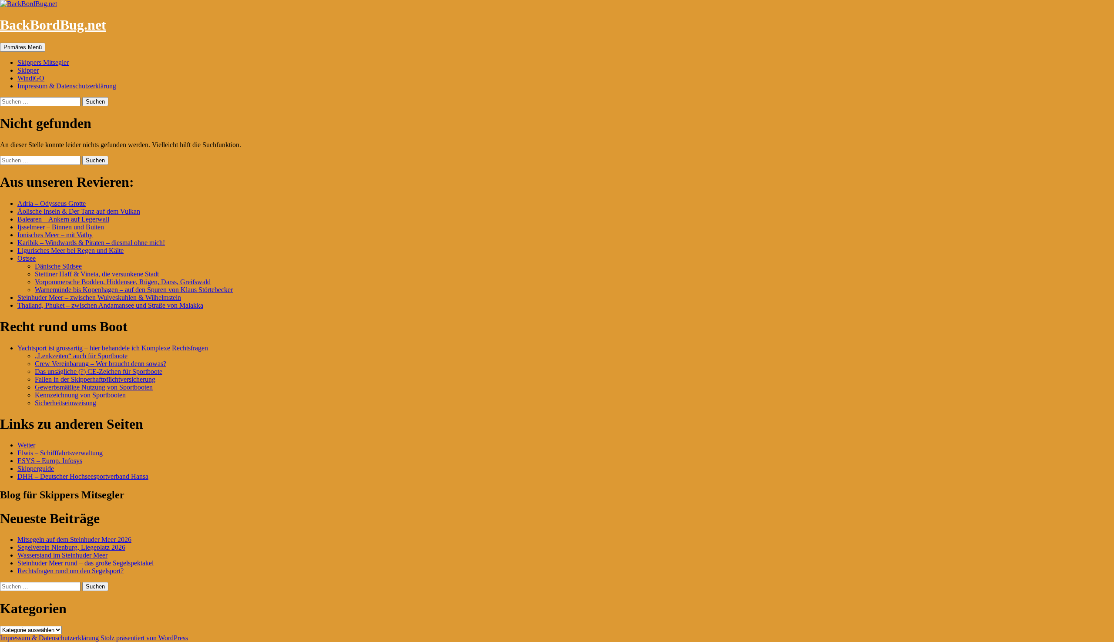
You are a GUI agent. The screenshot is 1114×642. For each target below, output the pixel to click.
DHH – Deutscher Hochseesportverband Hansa (82, 476)
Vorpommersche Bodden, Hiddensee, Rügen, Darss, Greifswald (123, 282)
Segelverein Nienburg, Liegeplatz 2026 (71, 547)
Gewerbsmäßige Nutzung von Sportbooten (94, 387)
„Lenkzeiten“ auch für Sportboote (81, 356)
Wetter (26, 445)
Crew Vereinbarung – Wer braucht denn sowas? (100, 363)
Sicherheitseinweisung (65, 403)
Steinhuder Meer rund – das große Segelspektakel (85, 563)
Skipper (28, 70)
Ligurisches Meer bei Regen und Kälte (70, 250)
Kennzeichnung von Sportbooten (80, 395)
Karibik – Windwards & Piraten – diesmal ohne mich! (91, 242)
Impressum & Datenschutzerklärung (66, 86)
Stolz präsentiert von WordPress (144, 638)
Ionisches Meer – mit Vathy (55, 235)
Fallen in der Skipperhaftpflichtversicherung (95, 379)
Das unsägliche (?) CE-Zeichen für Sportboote (98, 371)
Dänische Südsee (58, 266)
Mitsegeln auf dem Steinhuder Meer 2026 (74, 539)
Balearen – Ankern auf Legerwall (63, 219)
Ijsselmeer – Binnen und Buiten (60, 227)
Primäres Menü (22, 47)
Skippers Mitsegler (43, 62)
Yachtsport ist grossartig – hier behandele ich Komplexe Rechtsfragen (112, 348)
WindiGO (30, 78)
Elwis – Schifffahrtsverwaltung (60, 453)
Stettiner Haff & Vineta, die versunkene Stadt (97, 274)
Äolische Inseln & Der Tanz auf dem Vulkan (78, 211)
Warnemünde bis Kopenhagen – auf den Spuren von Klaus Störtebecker (134, 289)
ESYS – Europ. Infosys (49, 460)
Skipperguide (35, 468)
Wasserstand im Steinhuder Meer (62, 555)
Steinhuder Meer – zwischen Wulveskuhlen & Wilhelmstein (99, 297)
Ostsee (26, 258)
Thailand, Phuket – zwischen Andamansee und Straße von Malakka (110, 305)
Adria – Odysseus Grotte (51, 203)
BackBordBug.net (53, 25)
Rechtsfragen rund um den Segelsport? (70, 571)
